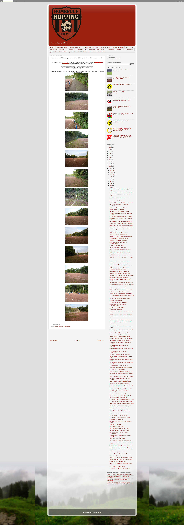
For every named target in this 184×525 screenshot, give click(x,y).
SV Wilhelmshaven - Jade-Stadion (117, 438)
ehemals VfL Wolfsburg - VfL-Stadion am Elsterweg (121, 329)
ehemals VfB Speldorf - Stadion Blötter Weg (119, 319)
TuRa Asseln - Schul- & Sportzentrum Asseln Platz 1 (121, 367)
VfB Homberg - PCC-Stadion (116, 309)
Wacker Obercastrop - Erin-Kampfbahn (118, 397)
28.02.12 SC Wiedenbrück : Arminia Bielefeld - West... (122, 192)
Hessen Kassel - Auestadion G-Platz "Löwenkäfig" (121, 314)
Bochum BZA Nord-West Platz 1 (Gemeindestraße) (121, 385)
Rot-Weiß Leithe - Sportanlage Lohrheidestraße (120, 440)
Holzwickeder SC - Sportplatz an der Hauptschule (121, 330)
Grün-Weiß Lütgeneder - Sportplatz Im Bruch (120, 229)
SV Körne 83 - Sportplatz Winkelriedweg (119, 447)
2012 (110, 168)
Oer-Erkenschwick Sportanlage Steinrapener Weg (121, 388)
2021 (110, 151)
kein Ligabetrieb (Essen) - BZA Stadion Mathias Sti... (121, 340)
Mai (111, 181)
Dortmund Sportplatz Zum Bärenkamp (118, 302)
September (112, 174)
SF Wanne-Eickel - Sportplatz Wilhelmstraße (120, 273)
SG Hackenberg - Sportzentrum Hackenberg (120, 468)
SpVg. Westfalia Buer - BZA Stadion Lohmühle (120, 249)
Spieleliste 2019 (110, 49)
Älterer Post (100, 340)
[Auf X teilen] (56, 324)
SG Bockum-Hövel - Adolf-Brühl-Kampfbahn (119, 232)
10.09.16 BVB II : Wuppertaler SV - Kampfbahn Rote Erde (121, 121)
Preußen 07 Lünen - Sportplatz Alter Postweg (120, 453)
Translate (118, 59)
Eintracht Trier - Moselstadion (116, 200)
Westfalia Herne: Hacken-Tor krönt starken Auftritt (118, 482)
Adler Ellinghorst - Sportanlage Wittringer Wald (120, 395)
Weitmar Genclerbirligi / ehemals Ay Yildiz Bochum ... (121, 286)
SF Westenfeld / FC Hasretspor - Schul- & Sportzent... (122, 289)
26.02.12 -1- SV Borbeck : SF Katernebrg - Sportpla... (122, 376)
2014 (110, 164)
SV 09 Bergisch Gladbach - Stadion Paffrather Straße (122, 403)
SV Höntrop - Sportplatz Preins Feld (118, 287)
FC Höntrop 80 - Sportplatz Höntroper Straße (120, 251)
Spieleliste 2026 (129, 47)
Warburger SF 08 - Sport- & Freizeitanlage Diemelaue (122, 227)
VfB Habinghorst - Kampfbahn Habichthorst (119, 267)
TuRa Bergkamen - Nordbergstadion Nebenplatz (121, 293)
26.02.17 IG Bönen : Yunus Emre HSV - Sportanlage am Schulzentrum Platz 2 (122, 100)
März (111, 185)
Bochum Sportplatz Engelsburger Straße (119, 386)
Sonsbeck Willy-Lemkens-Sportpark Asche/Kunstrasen (118, 305)
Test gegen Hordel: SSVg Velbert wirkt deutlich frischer (119, 474)
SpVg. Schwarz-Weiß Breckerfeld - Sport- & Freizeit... (122, 265)
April (111, 183)
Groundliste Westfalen (62, 47)
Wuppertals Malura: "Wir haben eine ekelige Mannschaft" (120, 483)
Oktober (112, 172)
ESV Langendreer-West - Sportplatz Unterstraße (121, 256)
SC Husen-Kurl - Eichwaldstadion (117, 369)
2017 (110, 159)
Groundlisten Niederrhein (75, 47)
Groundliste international (117, 47)
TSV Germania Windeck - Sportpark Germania (120, 405)
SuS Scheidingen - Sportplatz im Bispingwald (120, 334)
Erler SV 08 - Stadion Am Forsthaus (118, 461)
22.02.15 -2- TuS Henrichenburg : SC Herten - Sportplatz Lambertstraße (123, 114)
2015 (110, 163)
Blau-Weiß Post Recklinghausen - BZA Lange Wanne (122, 275)
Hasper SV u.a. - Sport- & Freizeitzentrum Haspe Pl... (122, 457)
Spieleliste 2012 (91, 52)
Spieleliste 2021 (91, 49)
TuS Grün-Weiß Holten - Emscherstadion (119, 413)
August (111, 176)
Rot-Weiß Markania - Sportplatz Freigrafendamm (121, 291)
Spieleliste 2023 (72, 49)
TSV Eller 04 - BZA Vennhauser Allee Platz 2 (120, 417)
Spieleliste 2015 (62, 52)
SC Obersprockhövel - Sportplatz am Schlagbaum (121, 216)
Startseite (52, 47)
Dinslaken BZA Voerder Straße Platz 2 (118, 415)
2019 (110, 155)
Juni (111, 179)
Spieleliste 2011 (101, 52)
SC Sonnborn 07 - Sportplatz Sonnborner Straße (121, 401)
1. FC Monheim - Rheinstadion (116, 419)
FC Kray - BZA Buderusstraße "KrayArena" (119, 207)
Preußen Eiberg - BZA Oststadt (117, 209)
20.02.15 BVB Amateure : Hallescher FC (122, 84)
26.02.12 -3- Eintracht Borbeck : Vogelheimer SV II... (121, 371)
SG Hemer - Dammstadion (116, 300)
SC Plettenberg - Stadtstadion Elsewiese (119, 277)
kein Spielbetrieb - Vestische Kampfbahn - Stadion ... (121, 393)
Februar (112, 187)
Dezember (112, 170)
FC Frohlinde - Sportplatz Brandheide (118, 199)
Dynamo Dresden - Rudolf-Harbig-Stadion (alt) (120, 381)
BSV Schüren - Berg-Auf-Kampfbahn (118, 247)
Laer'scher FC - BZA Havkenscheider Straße (120, 430)
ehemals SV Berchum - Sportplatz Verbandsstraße (121, 459)
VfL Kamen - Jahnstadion (115, 424)
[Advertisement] (77, 334)
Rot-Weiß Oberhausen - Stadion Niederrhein (120, 354)
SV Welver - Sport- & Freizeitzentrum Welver (120, 332)
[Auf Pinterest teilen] (59, 324)
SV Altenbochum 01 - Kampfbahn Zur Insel (119, 428)
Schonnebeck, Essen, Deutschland (62, 326)
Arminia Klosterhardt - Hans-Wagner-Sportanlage (121, 321)
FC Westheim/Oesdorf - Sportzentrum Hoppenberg (121, 223)
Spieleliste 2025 (53, 49)
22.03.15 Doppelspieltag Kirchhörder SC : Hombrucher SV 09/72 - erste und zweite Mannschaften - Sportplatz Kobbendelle (122, 136)
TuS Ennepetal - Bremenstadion (117, 426)
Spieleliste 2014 (72, 52)
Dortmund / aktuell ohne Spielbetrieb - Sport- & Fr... (121, 445)
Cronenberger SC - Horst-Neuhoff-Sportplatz (120, 336)
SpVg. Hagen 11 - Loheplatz (116, 455)
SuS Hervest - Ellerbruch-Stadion (117, 230)
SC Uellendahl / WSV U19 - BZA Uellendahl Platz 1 (121, 225)
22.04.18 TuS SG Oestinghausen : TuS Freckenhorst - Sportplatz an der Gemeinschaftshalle (122, 129)
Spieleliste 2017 (129, 49)
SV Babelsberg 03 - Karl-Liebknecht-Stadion (120, 407)
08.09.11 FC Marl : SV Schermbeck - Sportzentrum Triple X (121, 78)
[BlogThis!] (55, 324)
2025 (110, 147)
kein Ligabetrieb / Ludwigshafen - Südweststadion (121, 221)
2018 (110, 157)
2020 (110, 153)
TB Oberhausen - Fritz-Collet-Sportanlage (119, 409)
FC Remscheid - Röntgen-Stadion (117, 466)
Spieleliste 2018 (120, 49)
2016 (110, 161)
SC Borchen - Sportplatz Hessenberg (118, 269)
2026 (110, 145)
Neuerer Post (54, 340)
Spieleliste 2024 (62, 49)
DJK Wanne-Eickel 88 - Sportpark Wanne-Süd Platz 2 (122, 399)
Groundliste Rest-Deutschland (103, 47)
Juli (111, 177)
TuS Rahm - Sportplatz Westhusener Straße (120, 298)
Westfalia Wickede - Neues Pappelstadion (119, 365)
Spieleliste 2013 (82, 52)
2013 (110, 166)
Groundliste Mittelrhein (88, 47)
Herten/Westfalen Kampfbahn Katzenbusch (119, 383)
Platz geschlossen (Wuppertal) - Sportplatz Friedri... (121, 338)
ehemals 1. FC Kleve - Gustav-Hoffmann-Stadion (121, 236)
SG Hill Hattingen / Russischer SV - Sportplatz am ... (121, 282)
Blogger (99, 512)
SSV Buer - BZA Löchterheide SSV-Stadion (119, 211)
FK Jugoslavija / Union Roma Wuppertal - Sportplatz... (122, 284)
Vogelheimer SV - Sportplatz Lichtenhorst (119, 264)
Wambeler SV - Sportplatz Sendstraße (118, 452)
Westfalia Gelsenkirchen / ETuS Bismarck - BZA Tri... (121, 202)
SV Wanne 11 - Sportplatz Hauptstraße (118, 240)
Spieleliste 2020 (101, 49)
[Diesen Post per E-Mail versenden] (53, 324)
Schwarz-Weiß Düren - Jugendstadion (118, 234)
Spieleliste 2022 (82, 49)
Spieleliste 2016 (53, 52)
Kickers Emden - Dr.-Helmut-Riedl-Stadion (119, 271)
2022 (110, 149)
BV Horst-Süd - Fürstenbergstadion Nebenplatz (120, 197)
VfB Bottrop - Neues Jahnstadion (117, 245)
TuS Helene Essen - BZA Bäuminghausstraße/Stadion (119, 92)
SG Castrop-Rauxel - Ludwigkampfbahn (119, 238)
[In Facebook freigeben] (57, 324)
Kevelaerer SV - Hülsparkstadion (117, 307)
